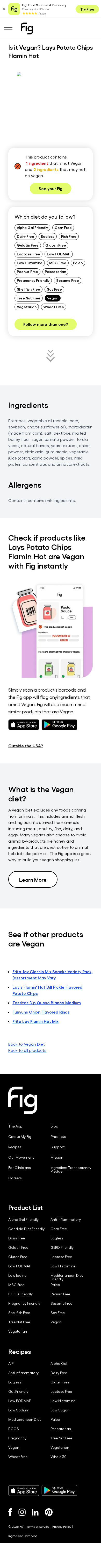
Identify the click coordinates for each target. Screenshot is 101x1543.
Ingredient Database (22, 1536)
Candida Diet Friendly (26, 1229)
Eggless (47, 236)
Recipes (14, 1147)
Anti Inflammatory (66, 1219)
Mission (57, 1157)
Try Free (87, 9)
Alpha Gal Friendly (32, 227)
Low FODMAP (58, 254)
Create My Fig (19, 1136)
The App (15, 1126)
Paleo (78, 263)
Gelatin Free (28, 245)
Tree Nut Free (28, 298)
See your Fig (50, 188)
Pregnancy (17, 1438)
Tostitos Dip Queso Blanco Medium (46, 1002)
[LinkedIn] (35, 1512)
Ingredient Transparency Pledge (71, 1169)
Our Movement (21, 1157)
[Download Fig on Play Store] (59, 1490)
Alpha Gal (59, 1363)
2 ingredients (46, 169)
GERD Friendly (62, 1247)
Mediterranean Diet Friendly (67, 1277)
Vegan (52, 298)
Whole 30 (59, 1457)
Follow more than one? (45, 324)
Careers (15, 1178)
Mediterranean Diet (24, 1419)
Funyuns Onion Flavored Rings (41, 1011)
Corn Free (63, 227)
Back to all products (27, 1050)
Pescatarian (55, 271)
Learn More (33, 879)
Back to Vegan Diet (26, 1044)
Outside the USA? (25, 745)
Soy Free (54, 289)
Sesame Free (67, 280)
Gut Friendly (18, 1391)
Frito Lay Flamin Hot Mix (35, 1021)
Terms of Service (37, 1526)
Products (58, 1136)
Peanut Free (27, 271)
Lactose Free (28, 254)
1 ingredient (37, 163)
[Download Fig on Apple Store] (23, 1490)
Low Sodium (18, 1410)
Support (57, 1147)
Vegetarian (27, 307)
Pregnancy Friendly (33, 280)
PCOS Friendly (20, 1294)
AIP (11, 1363)
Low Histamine (29, 263)
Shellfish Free (28, 289)
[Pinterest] (49, 1512)
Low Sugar (60, 1410)
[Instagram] (22, 1512)
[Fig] (27, 28)
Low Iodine (17, 1275)
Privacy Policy (61, 1526)
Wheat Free (53, 307)
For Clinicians (19, 1167)
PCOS (13, 1429)
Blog (54, 1126)
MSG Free (57, 263)
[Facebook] (10, 1512)
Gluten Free (55, 245)
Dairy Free (25, 236)
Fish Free (68, 236)
